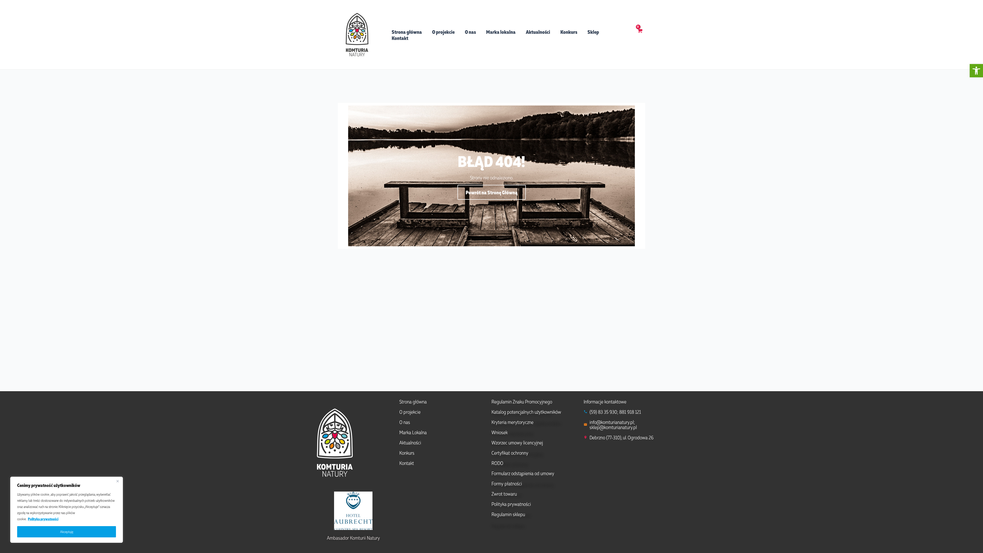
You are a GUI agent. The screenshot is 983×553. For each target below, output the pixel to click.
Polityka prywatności (43, 519)
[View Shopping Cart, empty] (640, 34)
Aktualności (538, 32)
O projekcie (443, 32)
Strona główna (407, 32)
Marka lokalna (501, 32)
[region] (66, 510)
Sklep (593, 32)
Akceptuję (66, 531)
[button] (976, 70)
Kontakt (400, 38)
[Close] (117, 481)
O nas (470, 32)
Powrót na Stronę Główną (492, 192)
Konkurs (568, 32)
